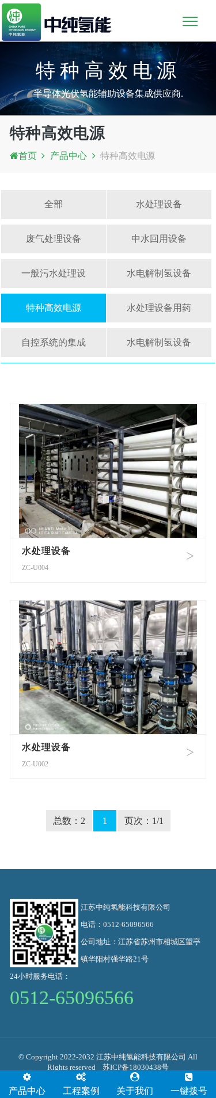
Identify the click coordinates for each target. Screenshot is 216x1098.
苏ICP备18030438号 (136, 1067)
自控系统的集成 (53, 342)
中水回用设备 (159, 239)
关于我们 (134, 1091)
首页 (27, 156)
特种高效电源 (127, 156)
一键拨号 (188, 1091)
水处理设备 (159, 204)
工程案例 (81, 1091)
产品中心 (68, 156)
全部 (53, 204)
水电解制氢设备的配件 (159, 347)
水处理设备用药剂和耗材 (159, 312)
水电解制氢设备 (159, 273)
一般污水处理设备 (53, 278)
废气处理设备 (53, 239)
